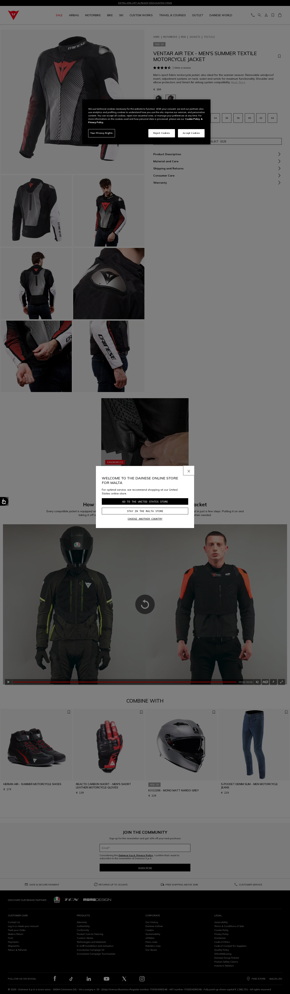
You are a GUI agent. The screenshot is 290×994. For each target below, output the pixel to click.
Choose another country (145, 519)
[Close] (188, 470)
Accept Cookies (191, 133)
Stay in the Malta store (145, 511)
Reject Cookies (161, 133)
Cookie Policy (192, 119)
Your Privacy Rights (101, 133)
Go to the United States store (145, 501)
